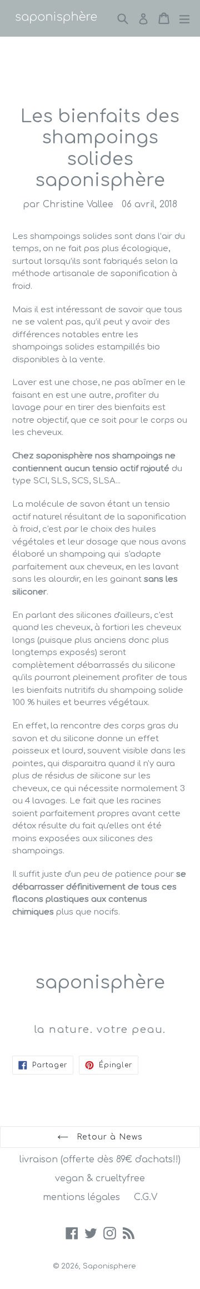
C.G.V (145, 1197)
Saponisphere (109, 1266)
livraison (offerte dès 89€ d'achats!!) (100, 1160)
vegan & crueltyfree (100, 1178)
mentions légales (81, 1197)
